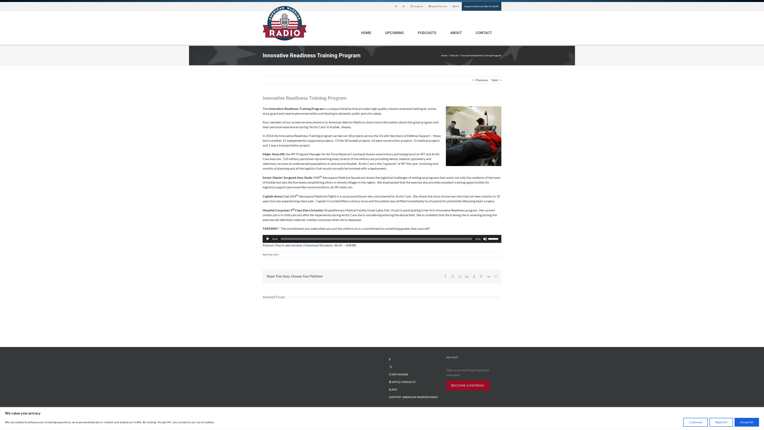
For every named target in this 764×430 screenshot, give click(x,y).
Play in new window (288, 245)
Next (494, 80)
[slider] (493, 238)
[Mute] (485, 239)
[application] (382, 239)
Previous (482, 80)
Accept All (746, 422)
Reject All (721, 422)
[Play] (268, 239)
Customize (695, 422)
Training (305, 108)
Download (311, 245)
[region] (382, 418)
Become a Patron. (468, 385)
